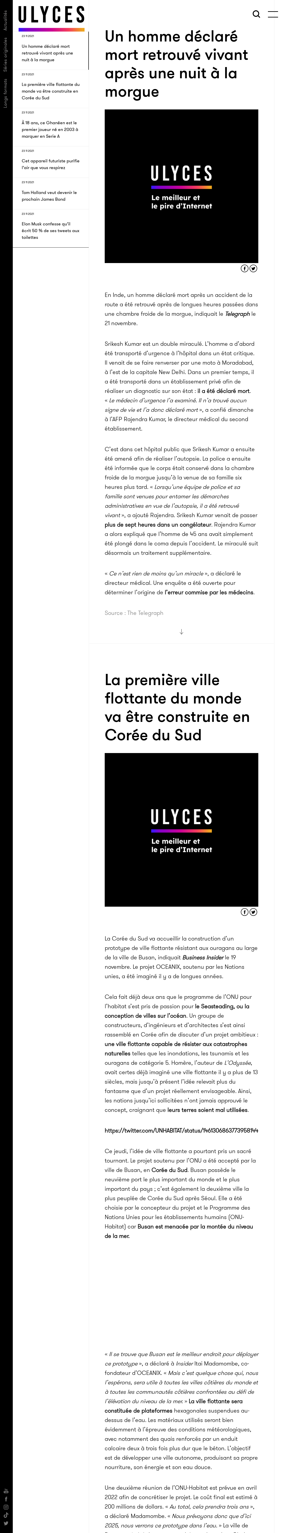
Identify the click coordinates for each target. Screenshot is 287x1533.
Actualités (5, 20)
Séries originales (5, 54)
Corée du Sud (169, 1170)
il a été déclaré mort (223, 391)
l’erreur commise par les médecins (209, 592)
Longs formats (5, 93)
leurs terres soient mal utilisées (207, 1110)
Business (202, 957)
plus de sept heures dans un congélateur (158, 524)
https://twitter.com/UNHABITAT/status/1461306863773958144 (181, 1130)
